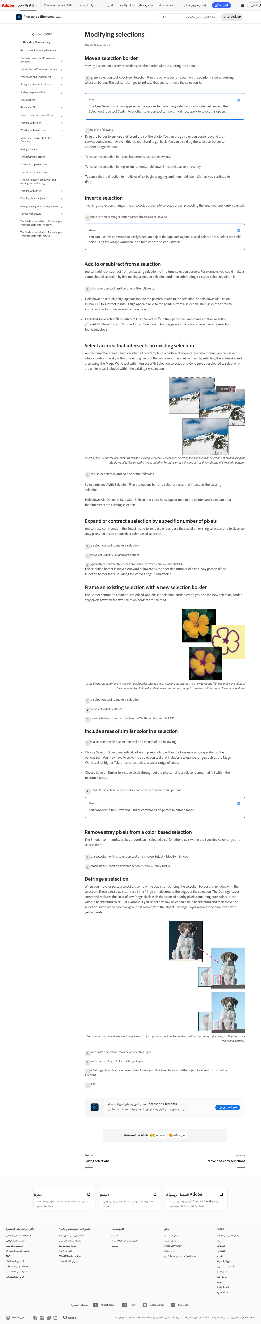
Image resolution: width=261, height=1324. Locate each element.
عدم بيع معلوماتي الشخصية (226, 1317)
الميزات (109, 5)
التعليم (114, 1235)
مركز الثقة (222, 1276)
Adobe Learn (170, 1251)
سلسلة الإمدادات (224, 1271)
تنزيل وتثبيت (170, 1240)
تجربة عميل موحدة (67, 1246)
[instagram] (42, 1318)
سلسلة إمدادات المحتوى (70, 1240)
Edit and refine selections (33, 172)
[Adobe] (8, 5)
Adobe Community (173, 1246)
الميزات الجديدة (88, 5)
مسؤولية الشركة (225, 1261)
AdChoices (250, 1317)
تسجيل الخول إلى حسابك (229, 1235)
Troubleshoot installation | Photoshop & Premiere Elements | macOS (41, 234)
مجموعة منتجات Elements (18, 1266)
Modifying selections (33, 157)
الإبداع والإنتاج (65, 1251)
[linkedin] (55, 1318)
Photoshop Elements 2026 (58, 5)
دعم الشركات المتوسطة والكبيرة (180, 1256)
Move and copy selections (34, 165)
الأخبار (220, 1256)
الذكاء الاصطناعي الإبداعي (18, 1235)
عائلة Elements (166, 5)
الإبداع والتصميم (26, 5)
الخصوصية (158, 1317)
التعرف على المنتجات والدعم (135, 5)
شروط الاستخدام (173, 1317)
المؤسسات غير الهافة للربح (124, 1240)
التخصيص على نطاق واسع (71, 1235)
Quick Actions (27, 100)
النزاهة (220, 1282)
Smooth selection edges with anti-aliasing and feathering (38, 182)
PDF (8, 1256)
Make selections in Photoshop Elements (36, 140)
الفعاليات (221, 1251)
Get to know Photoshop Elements (38, 51)
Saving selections (29, 150)
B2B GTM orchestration (70, 1256)
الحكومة (115, 1246)
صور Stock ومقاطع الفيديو (18, 1271)
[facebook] (35, 1318)
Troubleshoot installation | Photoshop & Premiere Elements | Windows (41, 223)
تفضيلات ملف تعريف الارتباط (197, 1317)
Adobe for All (223, 1287)
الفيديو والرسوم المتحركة (18, 1251)
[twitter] (49, 1318)
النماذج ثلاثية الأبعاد (15, 1261)
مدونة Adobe (222, 1292)
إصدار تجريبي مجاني (194, 5)
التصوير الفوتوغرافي (15, 1240)
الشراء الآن (221, 5)
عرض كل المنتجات (15, 1276)
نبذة (218, 1240)
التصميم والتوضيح (14, 1246)
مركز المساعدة (171, 1235)
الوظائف (221, 1246)
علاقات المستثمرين (226, 1266)
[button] (242, 5)
